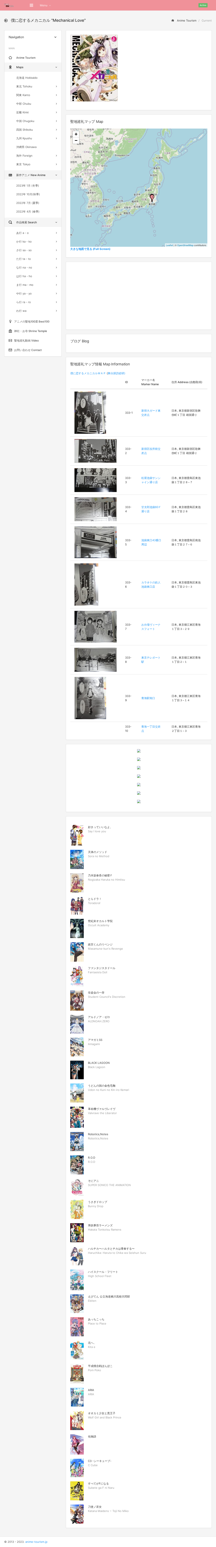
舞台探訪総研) (116, 373)
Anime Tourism (186, 20)
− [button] (76, 140)
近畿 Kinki (22, 112)
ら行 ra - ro (23, 302)
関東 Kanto (23, 95)
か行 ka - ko (24, 241)
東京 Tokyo (23, 164)
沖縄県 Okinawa (26, 147)
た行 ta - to (23, 258)
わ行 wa (21, 310)
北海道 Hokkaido (27, 77)
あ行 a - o (22, 233)
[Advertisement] (138, 295)
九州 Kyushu (24, 138)
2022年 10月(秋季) (28, 194)
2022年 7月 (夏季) (27, 203)
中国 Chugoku (25, 121)
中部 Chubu (23, 103)
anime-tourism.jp (36, 1541)
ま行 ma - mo (24, 284)
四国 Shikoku (24, 129)
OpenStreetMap (185, 245)
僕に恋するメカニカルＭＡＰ (88, 373)
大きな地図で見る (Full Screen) (90, 249)
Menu (43, 5)
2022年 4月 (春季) (27, 211)
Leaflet (169, 245)
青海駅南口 (148, 698)
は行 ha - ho (24, 276)
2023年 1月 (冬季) (27, 185)
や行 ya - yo (24, 293)
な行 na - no (24, 267)
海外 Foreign (24, 155)
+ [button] (76, 134)
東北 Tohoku (24, 86)
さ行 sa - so (24, 250)
